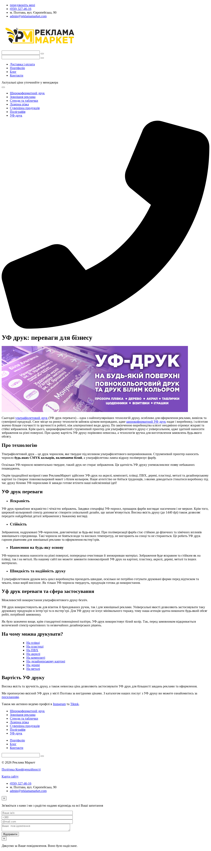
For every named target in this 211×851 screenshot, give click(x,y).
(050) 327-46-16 (20, 783)
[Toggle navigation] (3, 87)
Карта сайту (10, 776)
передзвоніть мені (22, 5)
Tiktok (74, 704)
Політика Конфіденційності (21, 769)
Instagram (59, 704)
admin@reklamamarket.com (28, 791)
